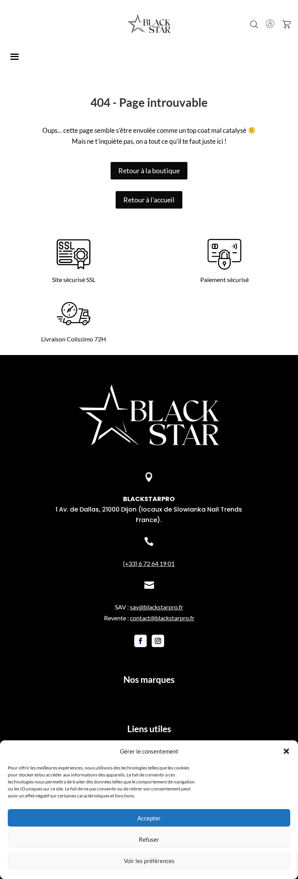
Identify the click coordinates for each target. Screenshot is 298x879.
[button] (286, 751)
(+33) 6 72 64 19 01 (149, 563)
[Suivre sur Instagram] (158, 641)
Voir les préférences (149, 860)
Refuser (149, 839)
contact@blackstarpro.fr (162, 617)
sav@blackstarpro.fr (156, 607)
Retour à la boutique (149, 170)
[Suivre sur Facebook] (140, 641)
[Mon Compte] (270, 23)
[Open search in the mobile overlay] (254, 23)
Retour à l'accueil (149, 199)
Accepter (149, 818)
